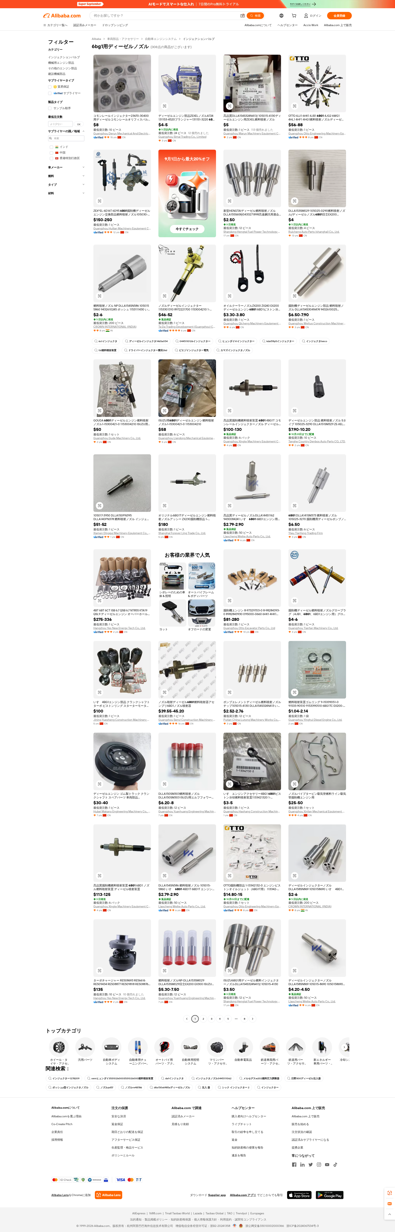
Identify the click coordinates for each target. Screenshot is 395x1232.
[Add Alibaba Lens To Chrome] (108, 1195)
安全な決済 (119, 1116)
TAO (229, 1213)
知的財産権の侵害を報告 (247, 1147)
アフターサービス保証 (126, 1139)
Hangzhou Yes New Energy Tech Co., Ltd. (119, 628)
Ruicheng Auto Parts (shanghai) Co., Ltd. (313, 231)
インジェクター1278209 (65, 1078)
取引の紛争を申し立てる (247, 1132)
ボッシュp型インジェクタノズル (70, 1087)
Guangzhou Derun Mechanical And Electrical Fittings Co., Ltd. (122, 133)
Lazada (197, 1213)
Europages (257, 1213)
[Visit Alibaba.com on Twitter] (310, 1164)
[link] (389, 1193)
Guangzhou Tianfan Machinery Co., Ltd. (313, 628)
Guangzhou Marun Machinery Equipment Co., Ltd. (252, 133)
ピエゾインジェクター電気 (194, 350)
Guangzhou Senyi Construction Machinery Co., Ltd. (187, 719)
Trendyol (241, 1213)
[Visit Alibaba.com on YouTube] (327, 1164)
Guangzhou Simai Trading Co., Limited (182, 136)
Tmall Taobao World (177, 1213)
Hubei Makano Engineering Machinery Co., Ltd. (122, 811)
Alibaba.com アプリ (243, 1195)
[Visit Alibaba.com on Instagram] (318, 1164)
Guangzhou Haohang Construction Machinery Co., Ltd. (252, 811)
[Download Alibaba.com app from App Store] (299, 1195)
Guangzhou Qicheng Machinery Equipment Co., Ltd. (252, 323)
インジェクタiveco (316, 341)
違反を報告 (239, 1155)
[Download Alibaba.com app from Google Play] (330, 1195)
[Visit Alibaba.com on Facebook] (294, 1164)
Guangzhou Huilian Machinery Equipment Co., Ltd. (122, 228)
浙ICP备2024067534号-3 (302, 1225)
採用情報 (57, 1139)
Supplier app (217, 1195)
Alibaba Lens (60, 1195)
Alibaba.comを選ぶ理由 (66, 1116)
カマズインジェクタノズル (235, 350)
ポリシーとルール (123, 1155)
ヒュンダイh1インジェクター (238, 341)
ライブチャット (242, 1124)
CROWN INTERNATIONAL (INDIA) (114, 326)
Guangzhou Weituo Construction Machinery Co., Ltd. (317, 323)
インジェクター (270, 1087)
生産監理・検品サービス (127, 1147)
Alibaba (96, 38)
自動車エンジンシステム (161, 38)
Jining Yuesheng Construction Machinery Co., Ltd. (122, 719)
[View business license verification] (235, 1226)
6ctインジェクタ (108, 341)
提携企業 (297, 1147)
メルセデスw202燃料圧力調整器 (261, 1078)
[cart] (295, 16)
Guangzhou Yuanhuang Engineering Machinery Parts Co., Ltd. (187, 811)
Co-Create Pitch (61, 1124)
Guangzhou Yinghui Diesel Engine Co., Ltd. (315, 719)
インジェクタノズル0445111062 (213, 1078)
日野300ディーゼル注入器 (306, 1078)
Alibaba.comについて (65, 1107)
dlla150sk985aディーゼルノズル (172, 1087)
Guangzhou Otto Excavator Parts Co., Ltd (249, 628)
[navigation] (66, 529)
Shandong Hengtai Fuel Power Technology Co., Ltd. (252, 231)
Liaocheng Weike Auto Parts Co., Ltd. (247, 536)
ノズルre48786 (133, 1087)
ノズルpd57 (106, 1087)
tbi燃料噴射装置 (107, 350)
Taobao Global (214, 1213)
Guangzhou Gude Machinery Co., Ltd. (117, 438)
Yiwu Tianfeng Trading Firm (305, 533)
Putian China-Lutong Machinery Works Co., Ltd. (252, 719)
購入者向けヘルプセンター (249, 1116)
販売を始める (300, 1124)
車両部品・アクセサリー (123, 38)
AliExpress (138, 1213)
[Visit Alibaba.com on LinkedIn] (302, 1164)
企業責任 (57, 1132)
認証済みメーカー (183, 1116)
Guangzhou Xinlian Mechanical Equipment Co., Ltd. (317, 811)
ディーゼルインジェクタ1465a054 (148, 341)
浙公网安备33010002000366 (264, 1225)
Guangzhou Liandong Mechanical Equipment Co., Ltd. (187, 438)
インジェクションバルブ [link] (199, 38)
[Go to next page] (252, 1019)
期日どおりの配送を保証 (127, 1132)
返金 (234, 1139)
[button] (242, 15)
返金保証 (117, 1124)
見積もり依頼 (180, 1124)
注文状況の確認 (302, 1132)
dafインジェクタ (174, 1078)
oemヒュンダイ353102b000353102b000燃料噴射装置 (122, 1078)
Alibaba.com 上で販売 (305, 1116)
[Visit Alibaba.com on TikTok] (335, 1164)
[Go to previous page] (187, 1019)
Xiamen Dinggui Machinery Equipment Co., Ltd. (122, 533)
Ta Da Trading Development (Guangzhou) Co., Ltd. (187, 326)
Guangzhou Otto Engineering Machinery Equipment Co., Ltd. (317, 133)
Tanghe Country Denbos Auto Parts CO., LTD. (316, 441)
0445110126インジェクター (195, 341)
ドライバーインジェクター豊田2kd (147, 350)
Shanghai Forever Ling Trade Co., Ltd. (182, 533)
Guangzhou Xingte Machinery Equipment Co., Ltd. (252, 441)
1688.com (155, 1213)
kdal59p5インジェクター (280, 341)
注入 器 (206, 1087)
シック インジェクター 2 (235, 1087)
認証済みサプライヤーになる (310, 1139)
